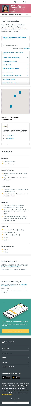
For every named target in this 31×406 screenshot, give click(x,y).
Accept (15, 403)
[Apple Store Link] (6, 377)
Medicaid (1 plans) (8, 72)
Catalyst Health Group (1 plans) (11, 57)
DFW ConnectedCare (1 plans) (11, 68)
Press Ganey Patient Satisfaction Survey (10, 266)
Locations (11, 14)
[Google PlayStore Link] (16, 377)
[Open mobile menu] (2, 2)
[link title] (15, 2)
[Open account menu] (24, 2)
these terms (27, 48)
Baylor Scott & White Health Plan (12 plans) (13, 53)
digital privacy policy (7, 394)
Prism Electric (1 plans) (9, 79)
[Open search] (27, 2)
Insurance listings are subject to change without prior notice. (14, 38)
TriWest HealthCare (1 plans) (10, 83)
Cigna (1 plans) (7, 64)
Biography (18, 14)
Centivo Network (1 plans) (10, 61)
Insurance (4, 14)
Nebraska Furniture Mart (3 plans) (12, 75)
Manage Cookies (15, 399)
